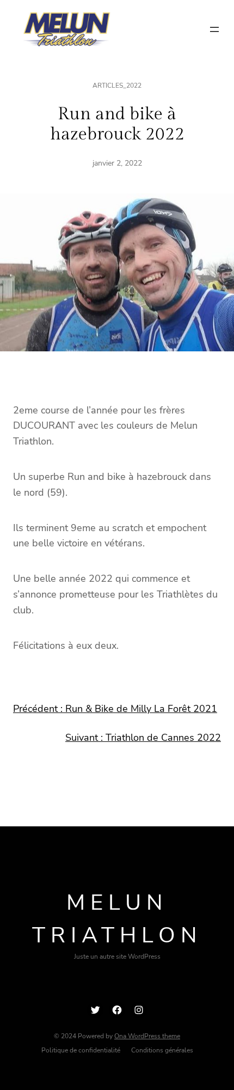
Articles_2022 (117, 85)
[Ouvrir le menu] (214, 29)
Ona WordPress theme (147, 1036)
